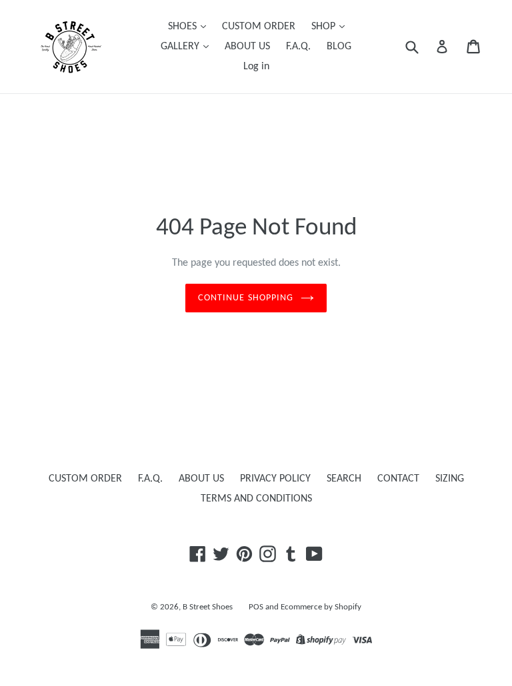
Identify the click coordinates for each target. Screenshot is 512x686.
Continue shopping (245, 298)
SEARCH (344, 479)
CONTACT (398, 479)
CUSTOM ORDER (258, 26)
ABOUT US (247, 46)
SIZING (449, 479)
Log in (256, 66)
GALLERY (181, 46)
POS (256, 607)
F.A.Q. (298, 46)
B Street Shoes (208, 607)
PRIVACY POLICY (275, 479)
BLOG (339, 46)
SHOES (183, 26)
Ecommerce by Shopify (321, 607)
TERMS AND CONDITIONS (256, 499)
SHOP (324, 26)
